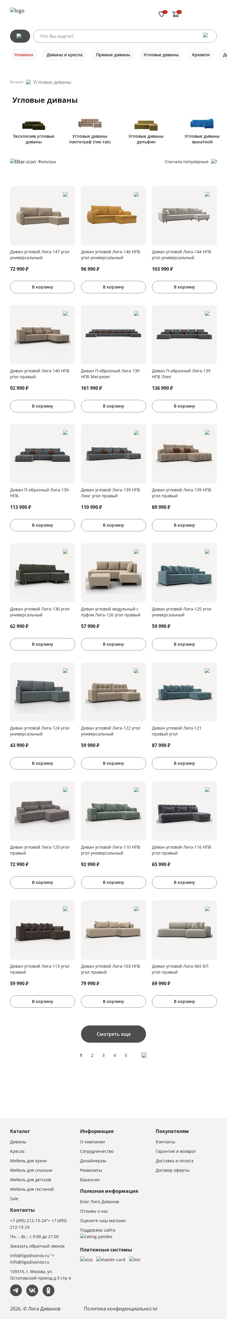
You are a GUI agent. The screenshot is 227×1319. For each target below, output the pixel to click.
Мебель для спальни (31, 1170)
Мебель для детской (30, 1179)
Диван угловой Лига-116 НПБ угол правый (181, 850)
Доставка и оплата (175, 1160)
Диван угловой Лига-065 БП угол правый (180, 969)
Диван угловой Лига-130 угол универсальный (39, 612)
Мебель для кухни (28, 1160)
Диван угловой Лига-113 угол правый (39, 969)
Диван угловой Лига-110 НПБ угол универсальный (110, 850)
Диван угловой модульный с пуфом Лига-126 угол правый (110, 612)
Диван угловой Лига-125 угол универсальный (181, 612)
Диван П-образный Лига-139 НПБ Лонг (181, 373)
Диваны (18, 1142)
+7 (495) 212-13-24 (28, 1220)
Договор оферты (172, 1170)
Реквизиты (91, 1170)
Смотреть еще (114, 1034)
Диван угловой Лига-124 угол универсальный (39, 731)
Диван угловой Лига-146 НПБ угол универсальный (110, 254)
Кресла (17, 1151)
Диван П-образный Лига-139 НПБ (39, 493)
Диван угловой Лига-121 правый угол (177, 731)
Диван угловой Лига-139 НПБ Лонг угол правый (110, 493)
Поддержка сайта (97, 1230)
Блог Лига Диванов (99, 1201)
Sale (14, 1198)
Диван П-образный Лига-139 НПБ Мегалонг (110, 373)
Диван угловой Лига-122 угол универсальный (110, 731)
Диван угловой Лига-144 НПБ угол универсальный (181, 254)
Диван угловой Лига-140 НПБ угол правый (39, 373)
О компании (92, 1142)
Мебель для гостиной (32, 1189)
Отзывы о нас (94, 1211)
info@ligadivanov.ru (29, 1255)
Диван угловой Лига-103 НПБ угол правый (110, 969)
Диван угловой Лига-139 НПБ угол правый (181, 493)
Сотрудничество (97, 1151)
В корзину (42, 287)
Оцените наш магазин (103, 1220)
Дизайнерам (93, 1160)
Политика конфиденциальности (120, 1308)
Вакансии (90, 1179)
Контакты (165, 1142)
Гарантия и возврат (176, 1151)
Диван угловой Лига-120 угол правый (39, 850)
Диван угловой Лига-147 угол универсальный (39, 254)
